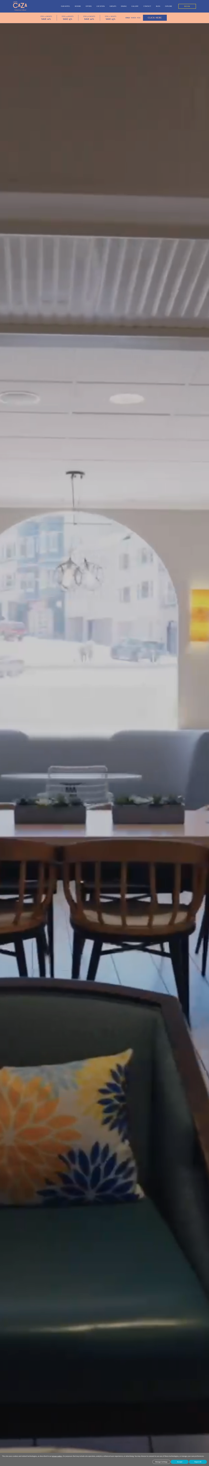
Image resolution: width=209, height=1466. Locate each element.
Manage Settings (161, 1462)
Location (101, 6)
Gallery (134, 6)
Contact (147, 6)
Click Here (155, 17)
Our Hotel (65, 6)
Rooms (78, 6)
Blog (158, 6)
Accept (179, 1462)
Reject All (197, 1462)
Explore (168, 6)
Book (187, 6)
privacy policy (57, 1456)
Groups (113, 6)
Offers (89, 6)
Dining (124, 6)
